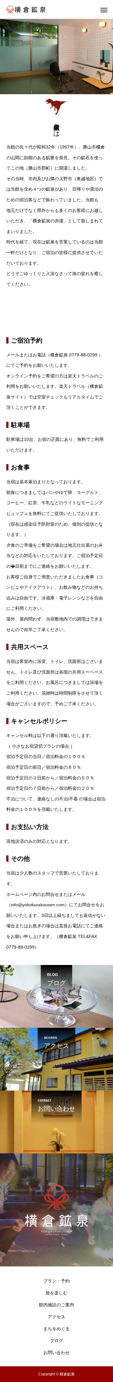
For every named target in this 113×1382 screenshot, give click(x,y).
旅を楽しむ (56, 1292)
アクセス (56, 1316)
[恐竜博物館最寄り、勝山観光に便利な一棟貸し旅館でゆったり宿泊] (26, 10)
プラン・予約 (56, 1280)
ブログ (56, 1340)
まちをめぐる (56, 1328)
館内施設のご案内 (56, 1304)
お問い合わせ (56, 1352)
